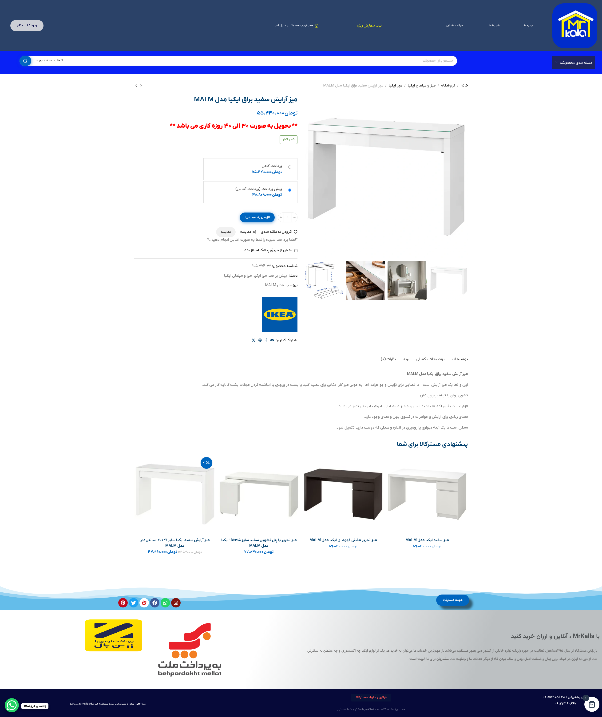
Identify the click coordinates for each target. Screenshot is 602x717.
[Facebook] (154, 602)
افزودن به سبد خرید (257, 217)
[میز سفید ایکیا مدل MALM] (427, 494)
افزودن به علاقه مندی (276, 232)
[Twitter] (133, 602)
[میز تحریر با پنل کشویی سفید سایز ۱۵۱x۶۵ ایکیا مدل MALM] (259, 494)
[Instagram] (176, 602)
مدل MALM (274, 285)
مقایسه (245, 232)
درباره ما (528, 25)
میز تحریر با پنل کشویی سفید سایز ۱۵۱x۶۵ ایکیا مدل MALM (259, 543)
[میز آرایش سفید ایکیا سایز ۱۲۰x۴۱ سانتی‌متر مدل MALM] (175, 494)
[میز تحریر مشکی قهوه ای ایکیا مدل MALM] (343, 494)
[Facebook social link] (266, 340)
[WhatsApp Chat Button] (12, 705)
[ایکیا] (279, 314)
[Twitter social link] (253, 340)
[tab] (459, 359)
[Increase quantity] (281, 217)
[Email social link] (272, 340)
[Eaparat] (144, 602)
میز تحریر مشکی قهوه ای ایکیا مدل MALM (343, 540)
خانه (464, 85)
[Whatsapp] (165, 602)
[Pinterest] (123, 602)
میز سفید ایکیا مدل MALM (427, 540)
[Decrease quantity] (294, 217)
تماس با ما (495, 25)
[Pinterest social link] (260, 340)
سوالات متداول (454, 25)
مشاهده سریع (395, 484)
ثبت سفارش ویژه (369, 26)
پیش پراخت (278, 275)
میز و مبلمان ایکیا (422, 85)
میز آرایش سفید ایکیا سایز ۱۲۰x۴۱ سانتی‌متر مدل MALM (175, 543)
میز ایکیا (395, 85)
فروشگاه (448, 85)
